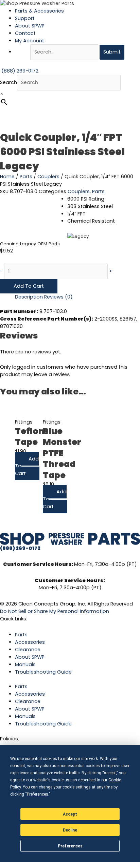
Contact (25, 33)
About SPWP (30, 25)
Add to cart (29, 286)
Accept (70, 814)
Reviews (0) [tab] (58, 296)
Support (25, 18)
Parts (26, 176)
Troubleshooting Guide (43, 672)
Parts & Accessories (39, 10)
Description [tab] (29, 296)
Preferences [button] (37, 794)
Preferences (70, 846)
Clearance (27, 649)
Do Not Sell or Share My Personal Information (54, 611)
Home (7, 176)
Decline (70, 830)
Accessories (30, 642)
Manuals (25, 664)
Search (8, 82)
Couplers (48, 176)
